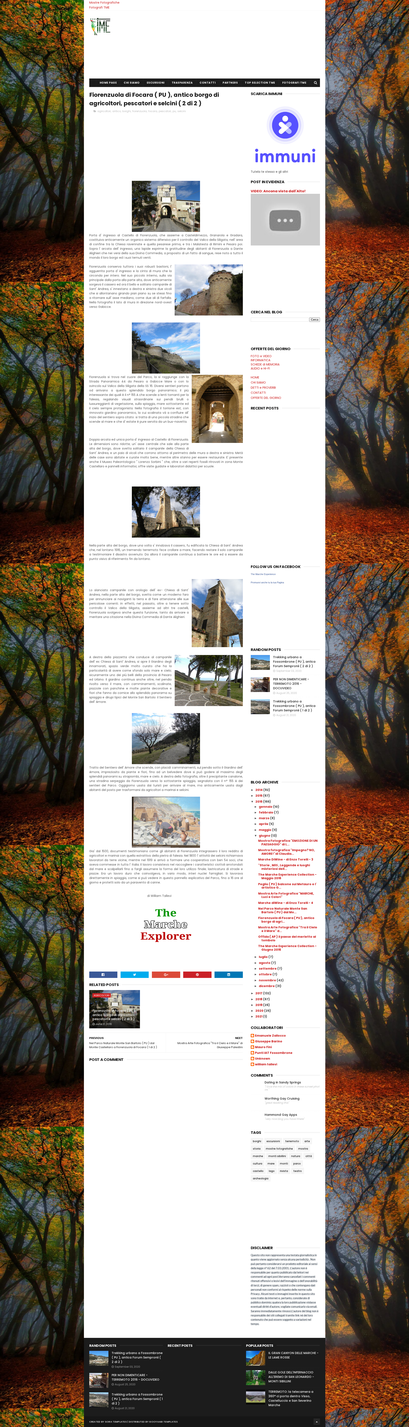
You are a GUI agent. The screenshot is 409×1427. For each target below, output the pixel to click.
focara (152, 111)
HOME (255, 377)
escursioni (273, 1141)
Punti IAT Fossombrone (273, 1053)
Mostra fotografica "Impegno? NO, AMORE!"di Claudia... (286, 852)
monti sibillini (277, 1156)
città (308, 1156)
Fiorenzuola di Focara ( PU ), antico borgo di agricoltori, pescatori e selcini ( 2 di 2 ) (114, 1015)
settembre (268, 968)
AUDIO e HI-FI (260, 368)
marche (258, 1156)
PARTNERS (230, 82)
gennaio (266, 807)
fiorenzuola (139, 111)
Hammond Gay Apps (281, 1115)
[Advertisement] (242, 44)
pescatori (165, 111)
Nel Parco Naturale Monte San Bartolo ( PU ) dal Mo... (282, 910)
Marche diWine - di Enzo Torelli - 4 (285, 903)
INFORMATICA (260, 360)
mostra (303, 1148)
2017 (259, 993)
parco (297, 1163)
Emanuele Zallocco (270, 1036)
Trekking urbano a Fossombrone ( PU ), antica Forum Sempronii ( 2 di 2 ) (294, 661)
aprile (264, 824)
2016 (259, 801)
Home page (108, 82)
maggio (265, 830)
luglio (263, 957)
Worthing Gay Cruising (282, 1098)
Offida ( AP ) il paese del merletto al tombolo (287, 938)
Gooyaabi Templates (163, 1421)
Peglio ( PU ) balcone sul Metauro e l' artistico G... (287, 886)
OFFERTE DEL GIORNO (266, 398)
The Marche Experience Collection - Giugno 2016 (287, 948)
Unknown (262, 1059)
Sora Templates (116, 1421)
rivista (284, 1171)
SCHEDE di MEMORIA (265, 364)
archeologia (260, 1178)
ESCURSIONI (156, 82)
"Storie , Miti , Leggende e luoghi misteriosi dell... (284, 867)
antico (116, 111)
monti (284, 1163)
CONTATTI (208, 82)
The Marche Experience (263, 574)
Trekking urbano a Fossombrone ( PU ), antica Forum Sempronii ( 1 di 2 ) (294, 705)
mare (271, 1163)
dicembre (267, 986)
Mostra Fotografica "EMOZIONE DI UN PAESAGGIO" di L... (288, 842)
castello (258, 1171)
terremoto (292, 1141)
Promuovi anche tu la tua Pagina (267, 582)
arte (307, 1141)
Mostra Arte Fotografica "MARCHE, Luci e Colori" (286, 895)
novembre (268, 980)
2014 (259, 790)
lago (272, 1171)
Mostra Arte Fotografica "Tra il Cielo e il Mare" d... (287, 929)
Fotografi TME (99, 7)
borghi (126, 111)
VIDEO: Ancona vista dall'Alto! (278, 191)
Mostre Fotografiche (104, 2)
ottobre (265, 974)
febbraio (266, 812)
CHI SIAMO (132, 82)
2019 (259, 1005)
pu (174, 111)
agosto (265, 963)
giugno (265, 835)
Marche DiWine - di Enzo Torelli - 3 (285, 859)
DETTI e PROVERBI (263, 387)
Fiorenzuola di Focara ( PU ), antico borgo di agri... (286, 920)
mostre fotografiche (279, 1148)
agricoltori (104, 111)
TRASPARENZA (182, 82)
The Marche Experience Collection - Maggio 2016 (287, 876)
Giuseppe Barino (268, 1041)
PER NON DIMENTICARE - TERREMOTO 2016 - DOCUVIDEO (291, 683)
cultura (257, 1163)
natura (295, 1156)
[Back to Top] (317, 1421)
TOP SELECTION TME (260, 82)
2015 (259, 795)
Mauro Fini (263, 1047)
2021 (259, 1016)
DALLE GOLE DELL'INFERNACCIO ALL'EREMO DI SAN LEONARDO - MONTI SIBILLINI (291, 1376)
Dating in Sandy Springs (283, 1082)
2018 (259, 999)
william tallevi (266, 1064)
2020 (259, 1011)
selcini (181, 111)
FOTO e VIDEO (261, 356)
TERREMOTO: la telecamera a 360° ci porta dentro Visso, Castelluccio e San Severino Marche (290, 1398)
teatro (297, 1171)
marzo (264, 818)
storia (257, 1148)
